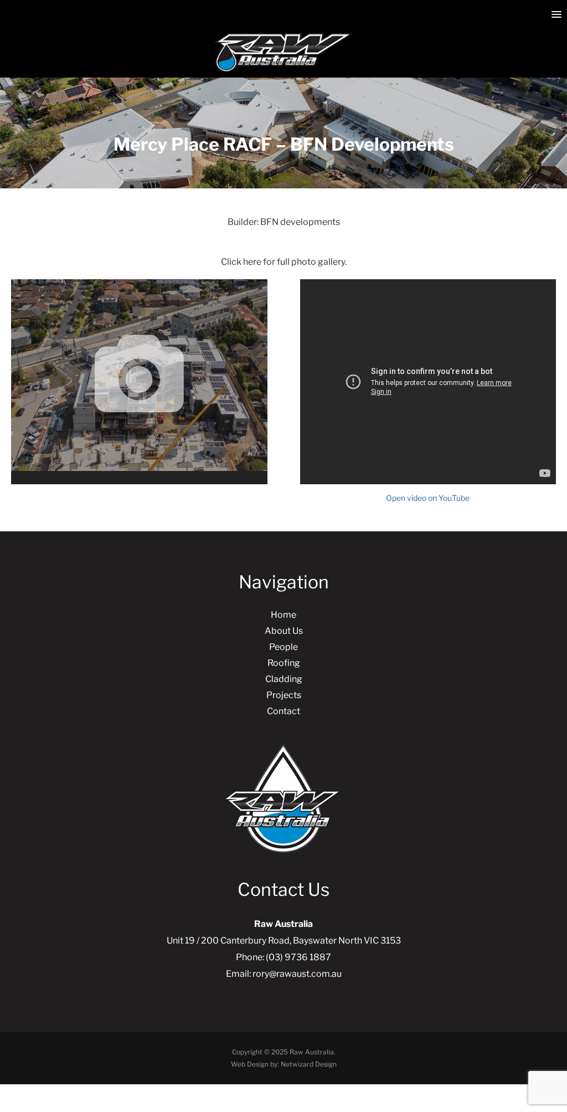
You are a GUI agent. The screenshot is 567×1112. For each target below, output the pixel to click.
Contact (283, 711)
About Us (284, 631)
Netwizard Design (309, 1064)
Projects (283, 695)
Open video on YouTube (428, 498)
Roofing (283, 663)
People (283, 647)
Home (283, 614)
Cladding (283, 679)
